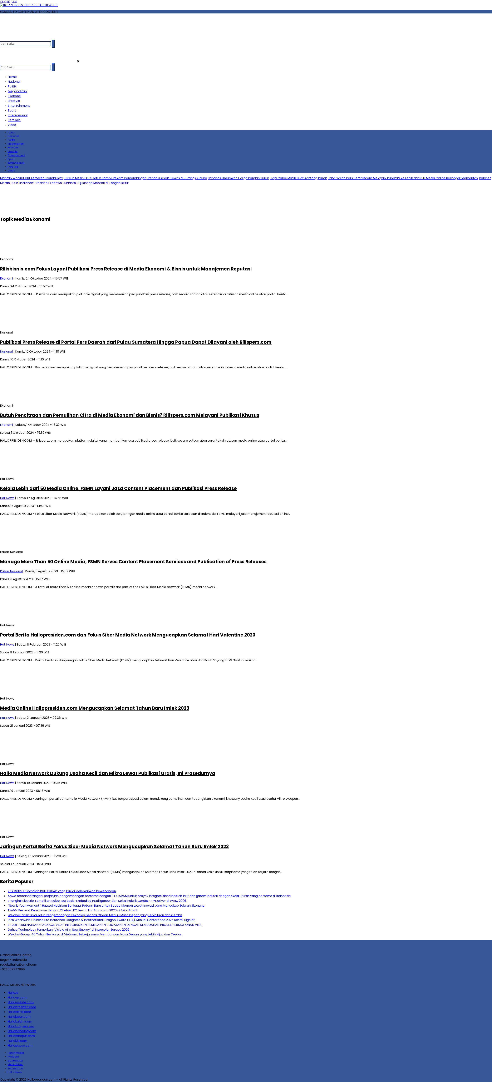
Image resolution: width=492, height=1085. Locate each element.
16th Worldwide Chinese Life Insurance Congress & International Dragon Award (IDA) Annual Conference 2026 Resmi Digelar (101, 920)
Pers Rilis (14, 120)
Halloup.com (17, 997)
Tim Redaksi (15, 1060)
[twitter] (10, 37)
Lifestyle (14, 101)
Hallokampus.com (21, 1036)
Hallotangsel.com (21, 1026)
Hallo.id (13, 992)
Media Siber (15, 1064)
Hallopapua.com (20, 1045)
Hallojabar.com (19, 1016)
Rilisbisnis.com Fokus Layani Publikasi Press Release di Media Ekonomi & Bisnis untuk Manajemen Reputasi (126, 269)
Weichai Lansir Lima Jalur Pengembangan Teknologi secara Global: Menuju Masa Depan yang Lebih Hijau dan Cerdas (95, 915)
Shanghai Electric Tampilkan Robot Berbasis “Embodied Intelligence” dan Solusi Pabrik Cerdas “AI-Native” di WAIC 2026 (97, 901)
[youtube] (25, 37)
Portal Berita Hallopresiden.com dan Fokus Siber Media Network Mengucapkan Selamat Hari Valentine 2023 (127, 635)
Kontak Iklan (15, 1068)
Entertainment (19, 105)
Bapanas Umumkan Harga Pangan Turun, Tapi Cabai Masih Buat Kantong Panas (267, 178)
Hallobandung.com (22, 1031)
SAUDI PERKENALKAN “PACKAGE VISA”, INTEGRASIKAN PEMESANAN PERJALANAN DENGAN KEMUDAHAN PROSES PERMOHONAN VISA (105, 925)
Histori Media (16, 1053)
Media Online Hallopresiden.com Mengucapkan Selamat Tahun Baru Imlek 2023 (94, 708)
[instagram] (18, 37)
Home (12, 77)
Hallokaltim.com (20, 1021)
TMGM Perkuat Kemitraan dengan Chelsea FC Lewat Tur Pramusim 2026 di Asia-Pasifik (73, 910)
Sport (12, 110)
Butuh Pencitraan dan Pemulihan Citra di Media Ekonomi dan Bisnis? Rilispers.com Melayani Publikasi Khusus (129, 415)
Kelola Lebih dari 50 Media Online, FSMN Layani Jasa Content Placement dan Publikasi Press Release (118, 488)
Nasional (14, 81)
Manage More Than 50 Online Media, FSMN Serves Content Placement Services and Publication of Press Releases (133, 561)
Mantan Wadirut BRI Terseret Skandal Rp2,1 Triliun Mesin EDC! (46, 178)
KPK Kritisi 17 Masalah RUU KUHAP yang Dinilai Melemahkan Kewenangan (62, 891)
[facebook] (3, 37)
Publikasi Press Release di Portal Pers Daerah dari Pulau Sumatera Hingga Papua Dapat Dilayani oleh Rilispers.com (136, 342)
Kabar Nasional (11, 571)
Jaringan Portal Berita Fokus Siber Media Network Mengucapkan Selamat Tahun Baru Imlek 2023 (114, 846)
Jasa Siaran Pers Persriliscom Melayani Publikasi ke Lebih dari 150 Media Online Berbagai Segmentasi (403, 178)
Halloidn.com (17, 1040)
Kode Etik (13, 1056)
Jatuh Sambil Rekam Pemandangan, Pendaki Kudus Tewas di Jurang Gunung (149, 178)
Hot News (7, 498)
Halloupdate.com (21, 1002)
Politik (12, 86)
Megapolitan (17, 91)
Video (12, 125)
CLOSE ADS (9, 1)
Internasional (17, 115)
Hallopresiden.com (22, 1007)
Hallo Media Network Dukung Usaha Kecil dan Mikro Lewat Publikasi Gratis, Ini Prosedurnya (107, 773)
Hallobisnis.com (19, 1012)
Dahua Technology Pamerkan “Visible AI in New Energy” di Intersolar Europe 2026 (68, 929)
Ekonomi (14, 96)
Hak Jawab (15, 1072)
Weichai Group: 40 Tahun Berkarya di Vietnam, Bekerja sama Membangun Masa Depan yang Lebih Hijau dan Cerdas (95, 934)
